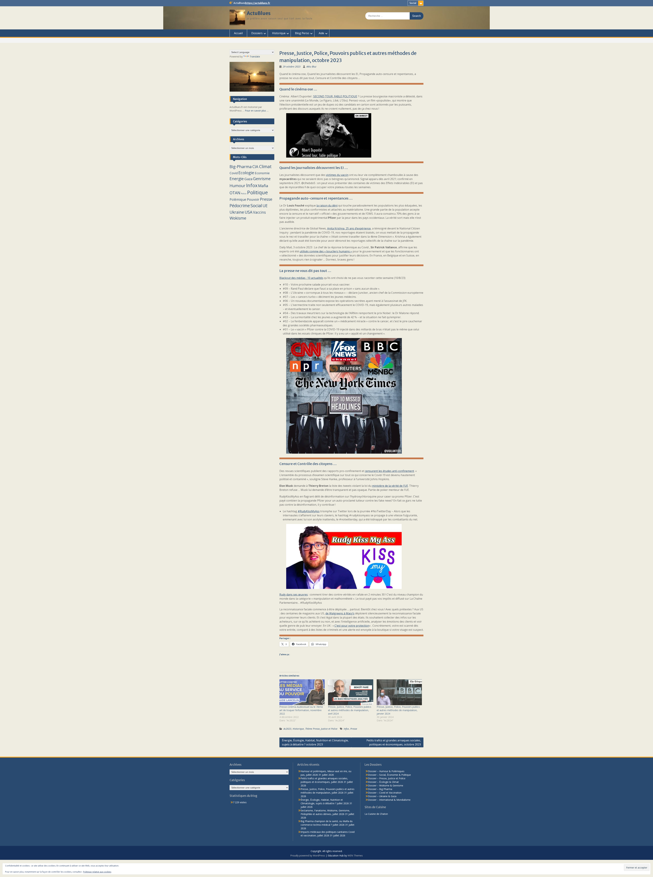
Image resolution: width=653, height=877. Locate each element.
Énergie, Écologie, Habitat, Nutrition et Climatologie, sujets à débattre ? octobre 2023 (315, 742)
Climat (265, 166)
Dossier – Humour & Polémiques (386, 771)
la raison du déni (327, 205)
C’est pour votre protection (351, 625)
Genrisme (262, 178)
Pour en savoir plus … (257, 110)
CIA (255, 166)
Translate (255, 56)
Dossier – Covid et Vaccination (384, 792)
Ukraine (237, 212)
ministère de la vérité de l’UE (390, 486)
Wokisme (238, 218)
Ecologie (246, 172)
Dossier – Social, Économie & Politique (389, 774)
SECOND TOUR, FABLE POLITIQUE (335, 96)
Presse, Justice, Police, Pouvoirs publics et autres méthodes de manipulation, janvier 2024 (398, 710)
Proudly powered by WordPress (307, 855)
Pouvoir (253, 199)
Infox (346, 728)
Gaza (248, 178)
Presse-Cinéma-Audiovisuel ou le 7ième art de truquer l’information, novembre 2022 (301, 710)
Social (412, 3)
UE (265, 205)
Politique (257, 192)
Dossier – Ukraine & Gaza (382, 796)
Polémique (238, 199)
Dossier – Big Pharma (380, 789)
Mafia (263, 185)
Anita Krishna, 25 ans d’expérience (349, 228)
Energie (237, 178)
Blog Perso (302, 33)
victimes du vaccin (337, 175)
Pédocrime (240, 205)
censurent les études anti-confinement (389, 471)
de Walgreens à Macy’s (339, 613)
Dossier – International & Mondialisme (389, 799)
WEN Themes (355, 855)
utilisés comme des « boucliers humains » (326, 251)
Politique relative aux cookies (97, 871)
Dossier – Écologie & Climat (383, 782)
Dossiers (257, 33)
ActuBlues (259, 13)
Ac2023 (287, 728)
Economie (262, 173)
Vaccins (259, 212)
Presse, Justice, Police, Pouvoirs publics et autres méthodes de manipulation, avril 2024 (349, 710)
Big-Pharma (241, 166)
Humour (237, 185)
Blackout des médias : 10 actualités (301, 278)
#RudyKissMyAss (309, 511)
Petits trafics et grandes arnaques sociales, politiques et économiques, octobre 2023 (393, 742)
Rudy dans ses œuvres (293, 594)
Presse (353, 728)
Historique (279, 33)
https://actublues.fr (257, 3)
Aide (321, 33)
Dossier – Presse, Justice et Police (386, 778)
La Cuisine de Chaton (376, 813)
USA (248, 212)
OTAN (235, 192)
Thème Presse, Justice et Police (321, 728)
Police (243, 193)
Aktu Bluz (311, 66)
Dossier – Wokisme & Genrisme (385, 785)
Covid (234, 173)
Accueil (238, 33)
